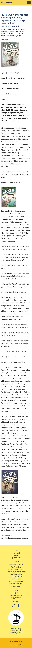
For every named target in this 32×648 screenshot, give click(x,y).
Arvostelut (11, 29)
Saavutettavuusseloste (16, 645)
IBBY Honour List (16, 574)
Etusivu (3, 29)
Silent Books (16, 579)
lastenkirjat (20, 29)
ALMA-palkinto (16, 567)
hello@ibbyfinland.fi (16, 633)
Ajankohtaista (16, 558)
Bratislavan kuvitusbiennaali (16, 572)
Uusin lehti (16, 553)
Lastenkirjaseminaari (16, 595)
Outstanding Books (16, 577)
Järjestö (16, 593)
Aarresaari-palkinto (16, 584)
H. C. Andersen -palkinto (16, 569)
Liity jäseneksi (16, 598)
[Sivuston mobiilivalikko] (29, 2)
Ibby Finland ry (6, 3)
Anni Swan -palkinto (16, 581)
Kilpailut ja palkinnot (16, 565)
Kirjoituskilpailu (16, 586)
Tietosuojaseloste (16, 641)
